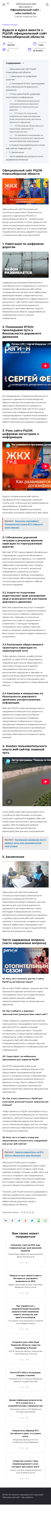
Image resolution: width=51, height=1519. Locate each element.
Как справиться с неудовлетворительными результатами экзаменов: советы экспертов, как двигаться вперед (25, 1312)
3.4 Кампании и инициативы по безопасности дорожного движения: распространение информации (26, 138)
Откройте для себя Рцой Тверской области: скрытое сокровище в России (25, 1345)
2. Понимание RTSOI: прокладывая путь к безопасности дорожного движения (25, 86)
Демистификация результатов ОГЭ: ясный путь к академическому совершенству (25, 1403)
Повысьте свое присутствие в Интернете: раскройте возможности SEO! (26, 1278)
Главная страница (10, 25)
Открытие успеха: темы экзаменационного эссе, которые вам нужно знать (25, 1464)
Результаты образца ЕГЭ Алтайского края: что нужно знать (25, 1433)
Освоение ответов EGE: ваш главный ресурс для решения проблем (25, 1248)
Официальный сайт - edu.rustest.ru (25, 11)
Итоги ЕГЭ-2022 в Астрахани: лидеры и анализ (25, 1374)
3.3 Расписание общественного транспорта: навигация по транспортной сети (26, 129)
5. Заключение (16, 152)
